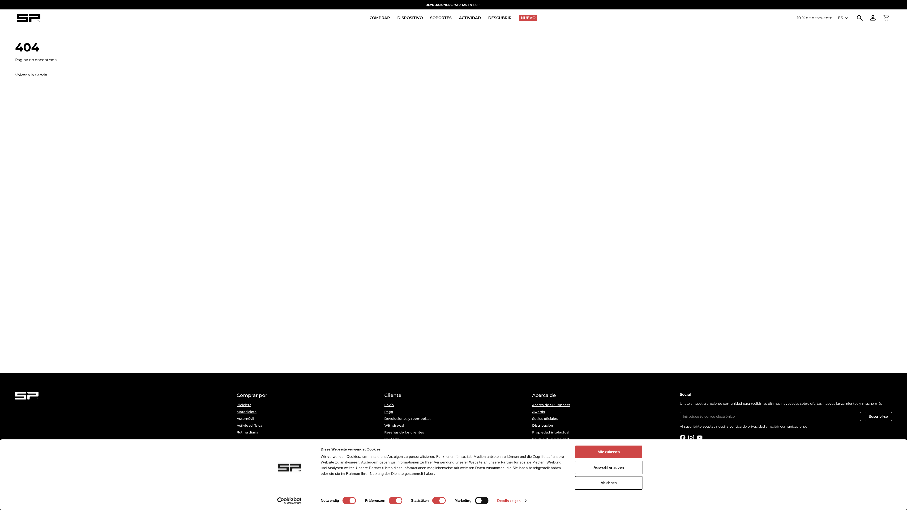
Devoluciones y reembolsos (407, 418)
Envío (389, 405)
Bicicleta (244, 405)
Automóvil (245, 418)
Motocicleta (247, 412)
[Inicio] (28, 18)
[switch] (395, 500)
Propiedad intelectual (550, 432)
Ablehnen (609, 483)
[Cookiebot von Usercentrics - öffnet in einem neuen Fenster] (289, 500)
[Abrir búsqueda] (859, 18)
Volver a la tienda (31, 75)
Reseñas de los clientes (404, 432)
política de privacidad (747, 426)
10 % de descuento (814, 18)
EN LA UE (453, 5)
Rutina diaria (247, 432)
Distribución (542, 425)
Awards (538, 412)
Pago (388, 412)
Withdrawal (394, 425)
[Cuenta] (873, 18)
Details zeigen (509, 501)
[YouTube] (699, 437)
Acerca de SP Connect (551, 405)
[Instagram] (691, 437)
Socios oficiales (545, 418)
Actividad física (249, 425)
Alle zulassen (609, 452)
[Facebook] (682, 437)
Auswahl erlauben (609, 467)
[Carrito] (886, 18)
